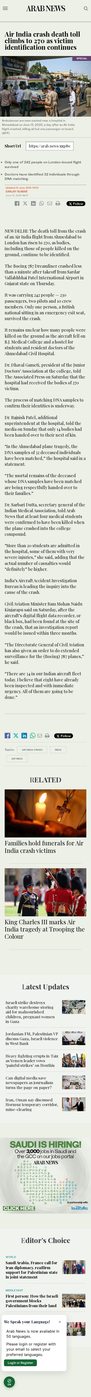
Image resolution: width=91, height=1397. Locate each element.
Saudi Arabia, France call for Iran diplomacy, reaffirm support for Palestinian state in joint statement (32, 1269)
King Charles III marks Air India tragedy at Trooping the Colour (45, 929)
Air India (17, 758)
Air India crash (32, 749)
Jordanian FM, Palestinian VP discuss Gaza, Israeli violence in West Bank (32, 1038)
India (58, 749)
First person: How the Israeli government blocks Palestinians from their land (32, 1300)
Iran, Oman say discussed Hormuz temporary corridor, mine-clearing (32, 1104)
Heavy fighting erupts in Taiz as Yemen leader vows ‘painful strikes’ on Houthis (32, 1060)
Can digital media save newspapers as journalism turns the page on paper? (29, 1082)
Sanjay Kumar (17, 191)
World (11, 1257)
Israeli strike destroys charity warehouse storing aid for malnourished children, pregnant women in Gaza (30, 1012)
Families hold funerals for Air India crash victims (44, 846)
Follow (77, 204)
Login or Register (20, 1363)
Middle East (14, 1290)
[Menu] (5, 8)
